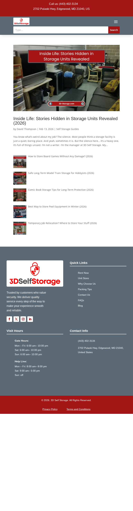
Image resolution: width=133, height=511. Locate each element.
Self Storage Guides (67, 129)
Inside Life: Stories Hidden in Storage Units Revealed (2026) (65, 121)
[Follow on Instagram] (23, 319)
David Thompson (26, 129)
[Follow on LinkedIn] (30, 319)
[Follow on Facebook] (9, 319)
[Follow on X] (16, 319)
